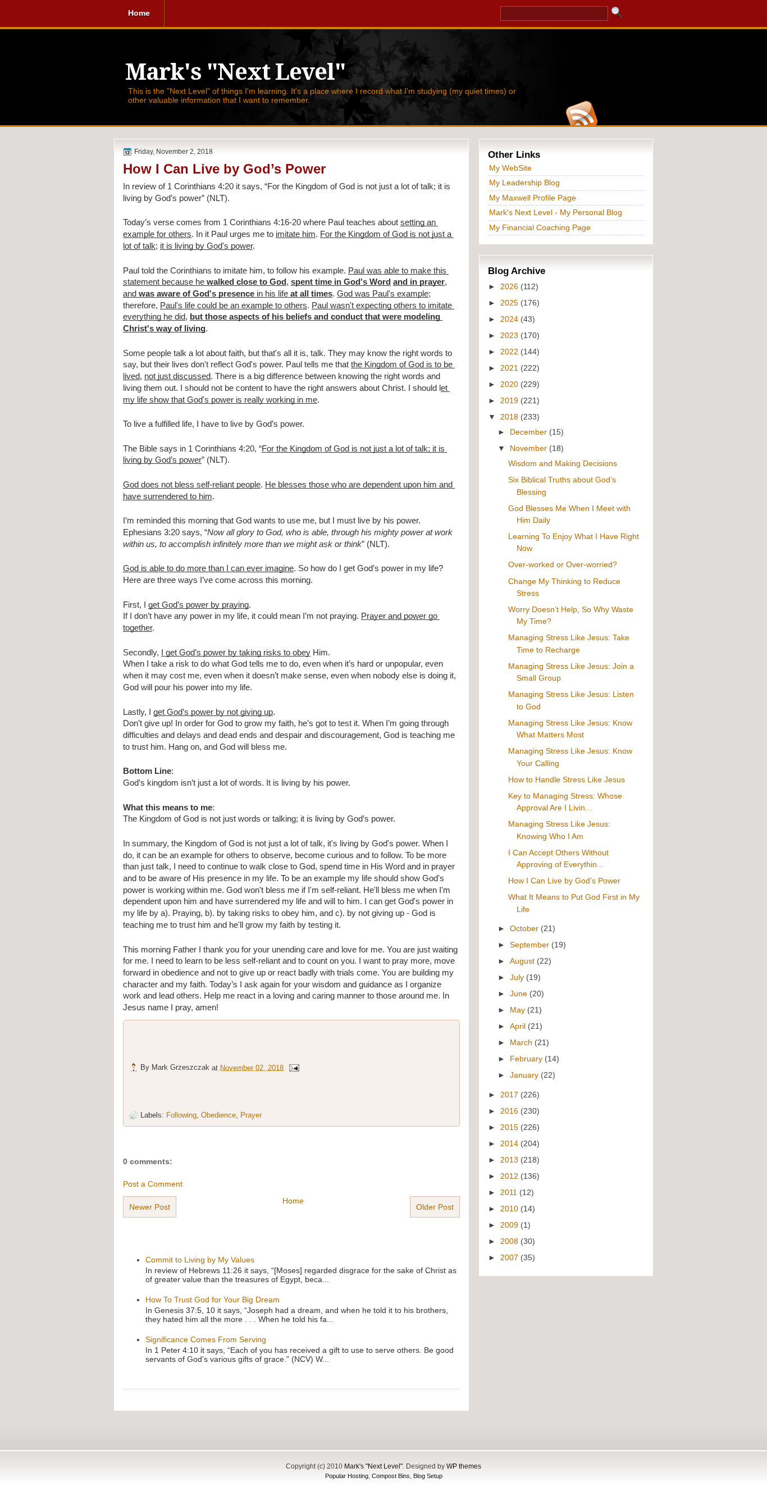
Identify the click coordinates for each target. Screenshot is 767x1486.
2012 (510, 1176)
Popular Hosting (346, 1476)
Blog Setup (427, 1476)
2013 (510, 1159)
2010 (510, 1208)
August (523, 960)
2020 (510, 384)
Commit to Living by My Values (199, 1259)
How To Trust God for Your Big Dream (212, 1299)
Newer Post (149, 1206)
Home (293, 1200)
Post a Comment (152, 1183)
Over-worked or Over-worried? (562, 564)
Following (181, 1115)
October (525, 928)
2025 (510, 302)
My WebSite (510, 167)
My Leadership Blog (524, 182)
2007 (510, 1257)
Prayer (251, 1115)
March (522, 1042)
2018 (510, 416)
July (518, 977)
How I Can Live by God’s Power (224, 168)
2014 (510, 1143)
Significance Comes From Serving (205, 1339)
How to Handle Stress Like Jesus (566, 779)
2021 (510, 367)
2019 (510, 400)
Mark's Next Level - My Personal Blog (555, 212)
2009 (510, 1224)
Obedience (218, 1115)
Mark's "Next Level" (235, 72)
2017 (510, 1094)
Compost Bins (391, 1476)
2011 (509, 1192)
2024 (510, 318)
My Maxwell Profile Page (532, 197)
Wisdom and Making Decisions (562, 463)
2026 (510, 286)
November (529, 448)
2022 (510, 351)
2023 (510, 335)
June (519, 993)
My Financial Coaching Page (540, 227)
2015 (510, 1127)
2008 (510, 1241)
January (525, 1074)
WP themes (463, 1466)
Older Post (435, 1206)
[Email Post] (294, 1067)
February (527, 1058)
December (529, 431)
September (530, 944)
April (519, 1026)
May (518, 1009)
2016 (510, 1110)
